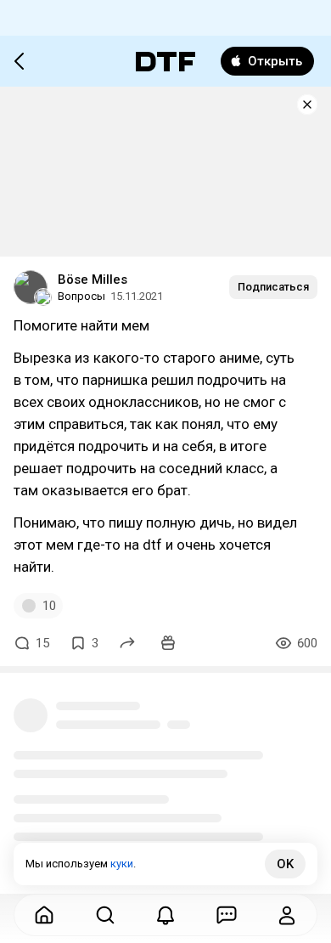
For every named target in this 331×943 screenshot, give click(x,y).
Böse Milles (92, 279)
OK (285, 864)
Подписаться (273, 286)
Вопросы (81, 296)
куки (121, 863)
